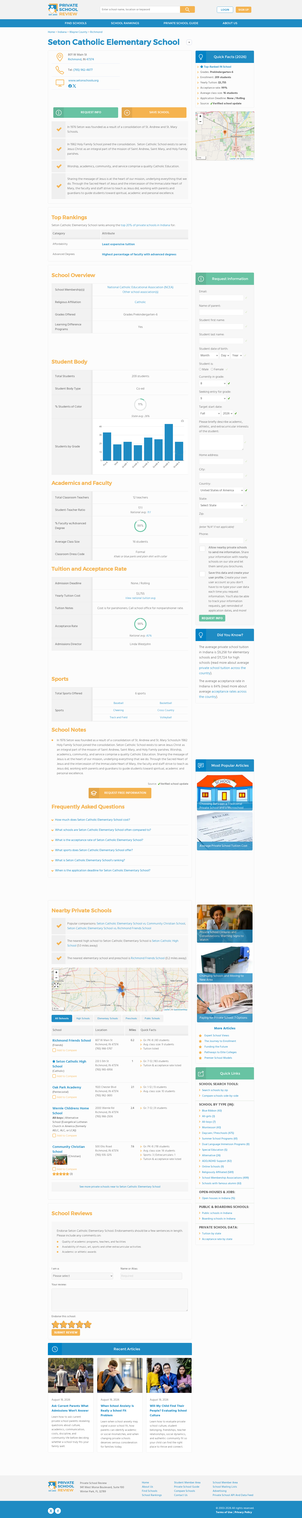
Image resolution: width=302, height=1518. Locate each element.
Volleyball (166, 717)
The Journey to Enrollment (220, 1041)
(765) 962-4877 (83, 70)
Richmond (74, 59)
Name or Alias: (129, 1269)
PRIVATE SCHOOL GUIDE (181, 23)
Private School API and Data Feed (233, 1495)
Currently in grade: (211, 376)
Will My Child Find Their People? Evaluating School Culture (168, 1411)
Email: (203, 291)
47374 (90, 59)
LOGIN (225, 10)
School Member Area (225, 1483)
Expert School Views (216, 1035)
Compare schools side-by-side (220, 1096)
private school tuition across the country (222, 670)
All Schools (62, 1018)
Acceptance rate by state (217, 1239)
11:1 (148, 512)
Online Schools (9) (213, 1167)
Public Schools (152, 1018)
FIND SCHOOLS (76, 23)
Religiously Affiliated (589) (218, 1172)
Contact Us (181, 1495)
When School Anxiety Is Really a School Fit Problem (117, 1411)
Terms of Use (224, 1512)
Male (205, 369)
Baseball (119, 703)
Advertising (219, 1491)
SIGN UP (243, 10)
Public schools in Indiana (217, 1213)
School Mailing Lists (225, 1487)
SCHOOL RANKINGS (125, 23)
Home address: (208, 455)
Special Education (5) (214, 1150)
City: (202, 469)
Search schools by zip (215, 1090)
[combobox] (137, 9)
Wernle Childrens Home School (70, 1111)
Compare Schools (184, 1491)
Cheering (118, 710)
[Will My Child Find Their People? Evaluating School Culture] (169, 1376)
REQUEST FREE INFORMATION (125, 793)
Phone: (203, 534)
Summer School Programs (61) (220, 1139)
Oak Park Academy (66, 1087)
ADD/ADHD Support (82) (217, 1161)
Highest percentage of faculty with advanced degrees (139, 254)
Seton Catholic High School (69, 1064)
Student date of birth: (213, 348)
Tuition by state (211, 1234)
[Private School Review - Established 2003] (63, 9)
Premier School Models (218, 1058)
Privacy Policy (243, 1512)
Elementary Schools (108, 1018)
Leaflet (167, 1010)
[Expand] (56, 985)
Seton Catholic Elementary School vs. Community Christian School (141, 923)
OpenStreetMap (180, 1010)
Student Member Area (187, 1483)
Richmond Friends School (148, 958)
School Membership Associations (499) (225, 1178)
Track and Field (118, 717)
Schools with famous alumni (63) (221, 1183)
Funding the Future (216, 1047)
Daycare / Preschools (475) (218, 1133)
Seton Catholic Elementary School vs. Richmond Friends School (109, 928)
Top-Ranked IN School (217, 67)
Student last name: (211, 334)
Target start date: (210, 406)
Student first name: (212, 320)
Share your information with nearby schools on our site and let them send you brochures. (228, 557)
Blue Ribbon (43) (212, 1111)
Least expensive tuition (118, 244)
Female (219, 369)
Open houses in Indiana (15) (218, 1198)
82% (149, 636)
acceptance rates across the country (222, 694)
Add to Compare (67, 1050)
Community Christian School (68, 1149)
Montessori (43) (211, 1127)
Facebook (58, 1511)
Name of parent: (210, 305)
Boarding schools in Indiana (218, 1219)
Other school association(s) (140, 292)
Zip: (201, 513)
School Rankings (152, 1495)
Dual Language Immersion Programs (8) (226, 1144)
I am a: (55, 1269)
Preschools (131, 1018)
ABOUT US (230, 23)
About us (147, 1487)
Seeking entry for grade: (215, 391)
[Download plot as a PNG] (182, 421)
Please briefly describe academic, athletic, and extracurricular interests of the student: (223, 426)
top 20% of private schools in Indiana (145, 225)
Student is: (206, 363)
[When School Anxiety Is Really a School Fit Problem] (119, 1376)
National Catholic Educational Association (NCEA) (140, 287)
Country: (205, 483)
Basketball (166, 703)
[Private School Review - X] (51, 1511)
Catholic (140, 302)
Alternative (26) (211, 1155)
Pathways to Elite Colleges (220, 1052)
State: (203, 498)
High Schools (83, 1018)
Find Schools (149, 1491)
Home (145, 1483)
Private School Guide (186, 1487)
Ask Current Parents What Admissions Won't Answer (70, 1408)
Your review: (59, 1285)
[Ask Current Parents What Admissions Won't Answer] (70, 1376)
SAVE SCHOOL (159, 112)
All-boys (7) (209, 1122)
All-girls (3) (208, 1116)
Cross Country (165, 710)
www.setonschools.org (83, 80)
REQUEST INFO (91, 112)
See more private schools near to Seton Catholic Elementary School (120, 1187)
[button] (123, 995)
